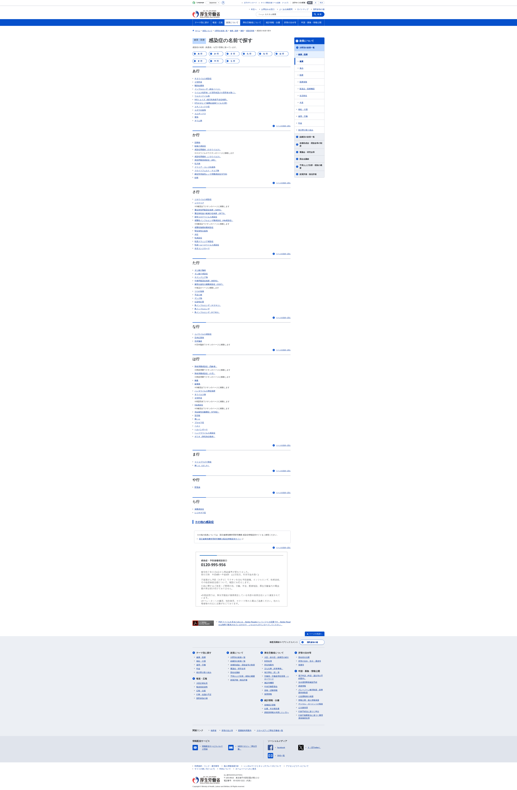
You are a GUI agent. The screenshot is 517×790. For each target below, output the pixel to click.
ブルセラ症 (199, 422)
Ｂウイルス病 (200, 394)
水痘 (196, 234)
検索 (319, 14)
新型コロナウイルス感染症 (206, 217)
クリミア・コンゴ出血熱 (205, 167)
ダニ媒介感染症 (201, 274)
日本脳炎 (198, 341)
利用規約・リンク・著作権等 (207, 766)
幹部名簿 (268, 661)
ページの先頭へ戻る (283, 126)
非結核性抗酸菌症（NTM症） (207, 412)
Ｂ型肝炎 (198, 398)
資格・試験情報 (270, 690)
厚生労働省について (274, 653)
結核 (196, 177)
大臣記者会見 (202, 683)
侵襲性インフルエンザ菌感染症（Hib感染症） (214, 220)
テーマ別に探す (203, 653)
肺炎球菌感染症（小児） (205, 373)
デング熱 (198, 298)
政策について (306, 40)
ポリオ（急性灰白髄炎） (205, 436)
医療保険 (303, 82)
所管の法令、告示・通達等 (309, 661)
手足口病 (198, 295)
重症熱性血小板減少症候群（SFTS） (210, 213)
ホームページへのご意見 (245, 769)
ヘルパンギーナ (201, 429)
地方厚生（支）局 (271, 672)
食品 (301, 68)
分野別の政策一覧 (307, 47)
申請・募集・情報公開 (309, 671)
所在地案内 (269, 665)
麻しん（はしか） (202, 465)
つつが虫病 (199, 291)
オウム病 (198, 120)
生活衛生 (303, 96)
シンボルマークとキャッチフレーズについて (262, 766)
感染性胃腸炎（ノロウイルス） (208, 156)
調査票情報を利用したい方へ (276, 712)
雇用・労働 (303, 116)
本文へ (254, 9)
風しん (197, 419)
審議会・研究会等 (307, 152)
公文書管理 (303, 708)
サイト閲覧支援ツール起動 (270, 3)
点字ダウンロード (250, 3)
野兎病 (197, 487)
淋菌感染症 (199, 509)
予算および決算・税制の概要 (311, 166)
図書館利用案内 (244, 730)
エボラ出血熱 (200, 110)
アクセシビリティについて (297, 766)
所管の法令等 (304, 653)
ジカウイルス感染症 (203, 199)
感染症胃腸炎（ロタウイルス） (208, 149)
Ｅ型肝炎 (198, 82)
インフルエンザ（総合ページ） (208, 89)
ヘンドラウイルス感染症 (205, 433)
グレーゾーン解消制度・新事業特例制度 (310, 691)
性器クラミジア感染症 (204, 241)
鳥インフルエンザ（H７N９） (207, 312)
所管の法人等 (227, 730)
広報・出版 (201, 691)
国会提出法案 (304, 657)
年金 (300, 123)
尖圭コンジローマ (202, 248)
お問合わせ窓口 (268, 9)
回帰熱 (197, 142)
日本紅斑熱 (199, 338)
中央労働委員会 (270, 686)
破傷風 (197, 384)
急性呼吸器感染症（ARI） (205, 160)
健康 (301, 61)
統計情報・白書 (271, 700)
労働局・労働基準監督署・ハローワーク (276, 677)
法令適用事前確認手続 (307, 682)
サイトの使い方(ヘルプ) (205, 769)
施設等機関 (269, 683)
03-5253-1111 (239, 780)
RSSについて (225, 769)
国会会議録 (304, 159)
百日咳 (197, 415)
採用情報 (268, 694)
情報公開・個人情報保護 (308, 700)
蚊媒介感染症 (200, 146)
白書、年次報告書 (271, 709)
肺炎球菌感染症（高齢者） (206, 366)
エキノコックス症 (202, 106)
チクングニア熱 (201, 277)
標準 (309, 3)
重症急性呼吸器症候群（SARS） (208, 210)
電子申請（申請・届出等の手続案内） (310, 677)
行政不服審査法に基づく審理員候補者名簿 (310, 716)
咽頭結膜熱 (199, 85)
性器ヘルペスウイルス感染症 (207, 245)
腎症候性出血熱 (201, 231)
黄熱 (196, 117)
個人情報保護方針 (231, 766)
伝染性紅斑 (199, 302)
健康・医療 (303, 54)
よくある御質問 (285, 9)
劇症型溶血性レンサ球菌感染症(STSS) (211, 174)
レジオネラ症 (200, 513)
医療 (301, 75)
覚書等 (301, 665)
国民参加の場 (318, 9)
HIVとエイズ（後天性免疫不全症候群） (211, 99)
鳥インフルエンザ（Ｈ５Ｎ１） (208, 305)
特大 (321, 3)
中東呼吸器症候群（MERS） (207, 281)
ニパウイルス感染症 (203, 334)
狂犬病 (197, 163)
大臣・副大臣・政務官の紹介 (276, 657)
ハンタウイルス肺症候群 (205, 391)
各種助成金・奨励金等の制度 (311, 144)
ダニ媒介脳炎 (200, 270)
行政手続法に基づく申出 (308, 711)
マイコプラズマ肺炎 (203, 462)
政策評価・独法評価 (308, 174)
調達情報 (302, 686)
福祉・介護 (303, 109)
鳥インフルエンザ (202, 309)
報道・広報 (201, 679)
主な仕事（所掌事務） (273, 669)
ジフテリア (199, 203)
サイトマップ (302, 9)
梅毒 (196, 380)
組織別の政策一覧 (307, 137)
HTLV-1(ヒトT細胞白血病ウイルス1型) (211, 103)
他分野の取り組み (305, 130)
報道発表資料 (202, 687)
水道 (301, 102)
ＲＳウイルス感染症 (203, 78)
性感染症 (198, 238)
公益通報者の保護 (305, 696)
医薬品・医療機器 (307, 89)
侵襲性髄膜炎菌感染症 (204, 227)
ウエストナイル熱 (202, 96)
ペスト (197, 426)
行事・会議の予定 (203, 694)
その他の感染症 (204, 521)
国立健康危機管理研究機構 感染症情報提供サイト (220, 539)
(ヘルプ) (285, 3)
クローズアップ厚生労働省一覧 (270, 730)
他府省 (213, 730)
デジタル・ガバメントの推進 (310, 704)
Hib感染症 (199, 405)
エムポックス (200, 113)
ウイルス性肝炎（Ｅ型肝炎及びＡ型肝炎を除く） (215, 92)
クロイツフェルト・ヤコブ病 (207, 170)
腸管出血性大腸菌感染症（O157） (209, 284)
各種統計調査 (270, 705)
